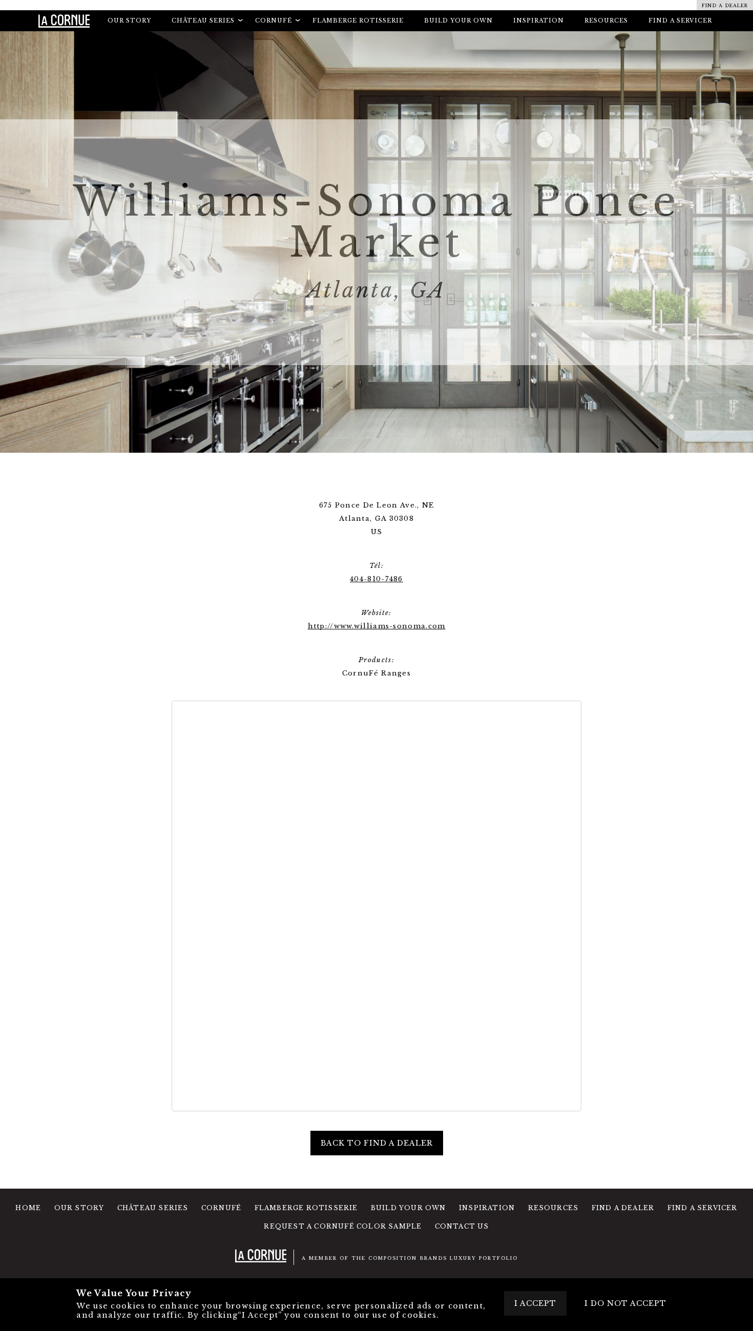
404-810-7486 (376, 579)
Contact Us (462, 1226)
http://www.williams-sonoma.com (377, 626)
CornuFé (221, 1208)
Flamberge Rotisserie (358, 20)
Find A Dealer (623, 1208)
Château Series (153, 1208)
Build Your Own (458, 20)
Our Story (129, 20)
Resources (606, 20)
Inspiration (538, 20)
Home (28, 1208)
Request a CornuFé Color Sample (343, 1226)
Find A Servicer (680, 20)
